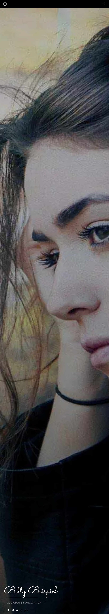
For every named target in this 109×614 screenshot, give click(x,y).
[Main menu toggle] (103, 4)
